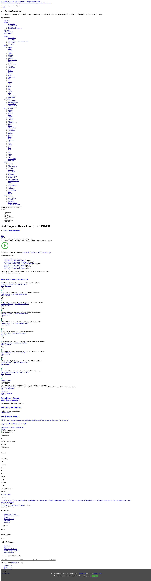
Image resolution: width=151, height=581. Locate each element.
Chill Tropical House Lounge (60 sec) (14, 268)
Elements (10, 199)
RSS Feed (7, 522)
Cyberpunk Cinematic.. (7, 372)
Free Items (10, 44)
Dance (9, 61)
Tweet (2, 236)
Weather (10, 193)
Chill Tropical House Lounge (12, 259)
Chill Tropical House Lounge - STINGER (16, 262)
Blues (9, 52)
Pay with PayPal (10, 416)
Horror (9, 74)
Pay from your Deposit (11, 407)
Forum (6, 547)
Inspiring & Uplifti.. (6, 352)
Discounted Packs (13, 102)
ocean (46, 500)
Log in (2, 17)
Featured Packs (12, 104)
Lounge (10, 82)
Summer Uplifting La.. (7, 362)
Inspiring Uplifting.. (6, 343)
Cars (9, 165)
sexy (2, 500)
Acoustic (10, 47)
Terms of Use (8, 565)
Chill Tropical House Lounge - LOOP (14, 260)
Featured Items (12, 38)
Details (9, 380)
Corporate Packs (12, 105)
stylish (31, 500)
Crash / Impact (12, 198)
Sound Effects (8, 195)
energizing (97, 500)
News (9, 85)
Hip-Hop (10, 71)
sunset (38, 500)
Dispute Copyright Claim (15, 28)
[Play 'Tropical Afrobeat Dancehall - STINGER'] (27, 330)
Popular (6, 36)
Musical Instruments (13, 181)
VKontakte (7, 520)
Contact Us (7, 546)
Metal (9, 83)
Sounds (6, 162)
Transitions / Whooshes (14, 204)
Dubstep (10, 63)
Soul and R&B (12, 96)
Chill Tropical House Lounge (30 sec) (14, 267)
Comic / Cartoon (12, 166)
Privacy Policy (8, 567)
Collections (7, 99)
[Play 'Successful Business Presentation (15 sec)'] (27, 320)
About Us (7, 20)
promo (19, 500)
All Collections (12, 100)
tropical (82, 500)
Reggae (10, 91)
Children (10, 53)
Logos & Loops (8, 108)
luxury (73, 500)
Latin (9, 80)
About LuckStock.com (10, 549)
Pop (9, 88)
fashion (56, 500)
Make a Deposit (6, 412)
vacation (78, 500)
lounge (27, 500)
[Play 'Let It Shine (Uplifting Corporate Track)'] (27, 291)
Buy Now (3, 394)
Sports (9, 187)
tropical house (127, 500)
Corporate (10, 58)
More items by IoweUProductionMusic (14, 279)
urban (5, 500)
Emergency (11, 170)
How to (6, 22)
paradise (110, 500)
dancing (42, 500)
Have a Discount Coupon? (10, 399)
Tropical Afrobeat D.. (6, 323)
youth (101, 500)
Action (9, 49)
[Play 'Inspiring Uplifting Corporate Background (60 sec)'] (27, 349)
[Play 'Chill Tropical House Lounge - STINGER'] (27, 245)
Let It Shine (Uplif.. (6, 284)
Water (9, 192)
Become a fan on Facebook (11, 515)
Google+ (6, 517)
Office (9, 184)
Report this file (25, 252)
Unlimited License (6, 494)
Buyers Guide (11, 24)
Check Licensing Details (7, 387)
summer (60, 500)
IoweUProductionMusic (11, 230)
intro (34, 500)
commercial (10, 500)
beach (23, 500)
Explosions (11, 201)
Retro (9, 93)
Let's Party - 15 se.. (6, 333)
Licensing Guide (12, 25)
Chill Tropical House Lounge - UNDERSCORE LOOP (19, 263)
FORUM (6, 33)
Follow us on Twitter (10, 514)
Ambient (10, 50)
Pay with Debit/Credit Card (13, 424)
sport (64, 500)
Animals (10, 163)
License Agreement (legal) (11, 550)
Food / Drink (11, 171)
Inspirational (11, 77)
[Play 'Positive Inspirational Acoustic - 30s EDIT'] (27, 301)
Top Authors (11, 42)
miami (114, 500)
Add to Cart (4, 391)
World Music (11, 97)
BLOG (11, 33)
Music (6, 45)
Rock (9, 94)
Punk (9, 89)
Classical (10, 56)
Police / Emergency (13, 185)
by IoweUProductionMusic (19, 284)
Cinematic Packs (12, 107)
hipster (105, 500)
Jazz (9, 78)
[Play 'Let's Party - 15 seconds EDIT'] (27, 340)
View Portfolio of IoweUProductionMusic (12, 505)
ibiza (67, 500)
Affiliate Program (9, 31)
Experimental (11, 67)
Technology (11, 188)
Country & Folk (12, 60)
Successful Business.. (6, 313)
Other (9, 86)
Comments (4, 380)
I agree (95, 576)
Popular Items (11, 39)
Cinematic (10, 55)
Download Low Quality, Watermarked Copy (40, 252)
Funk (9, 69)
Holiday (10, 72)
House (9, 75)
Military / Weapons (13, 179)
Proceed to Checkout (6, 393)
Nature (9, 182)
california (50, 500)
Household (11, 174)
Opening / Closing (13, 203)
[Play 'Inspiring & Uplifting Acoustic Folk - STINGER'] (27, 359)
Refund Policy (8, 569)
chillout (87, 500)
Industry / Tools (12, 177)
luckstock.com (15, 562)
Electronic (10, 66)
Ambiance (10, 196)
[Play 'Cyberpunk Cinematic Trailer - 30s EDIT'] (27, 379)
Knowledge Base (9, 552)
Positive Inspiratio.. (6, 294)
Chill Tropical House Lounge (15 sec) (14, 265)
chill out (91, 500)
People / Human (12, 176)
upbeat (15, 500)
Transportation (12, 190)
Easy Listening (12, 64)
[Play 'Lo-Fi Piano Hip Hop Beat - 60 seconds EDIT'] (27, 310)
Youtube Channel (9, 519)
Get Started (7, 30)
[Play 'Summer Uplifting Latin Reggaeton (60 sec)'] (27, 369)
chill (70, 500)
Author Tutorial (12, 27)
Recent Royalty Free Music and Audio (18, 41)
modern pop (119, 500)
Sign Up (7, 17)
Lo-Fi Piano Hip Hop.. (7, 304)
